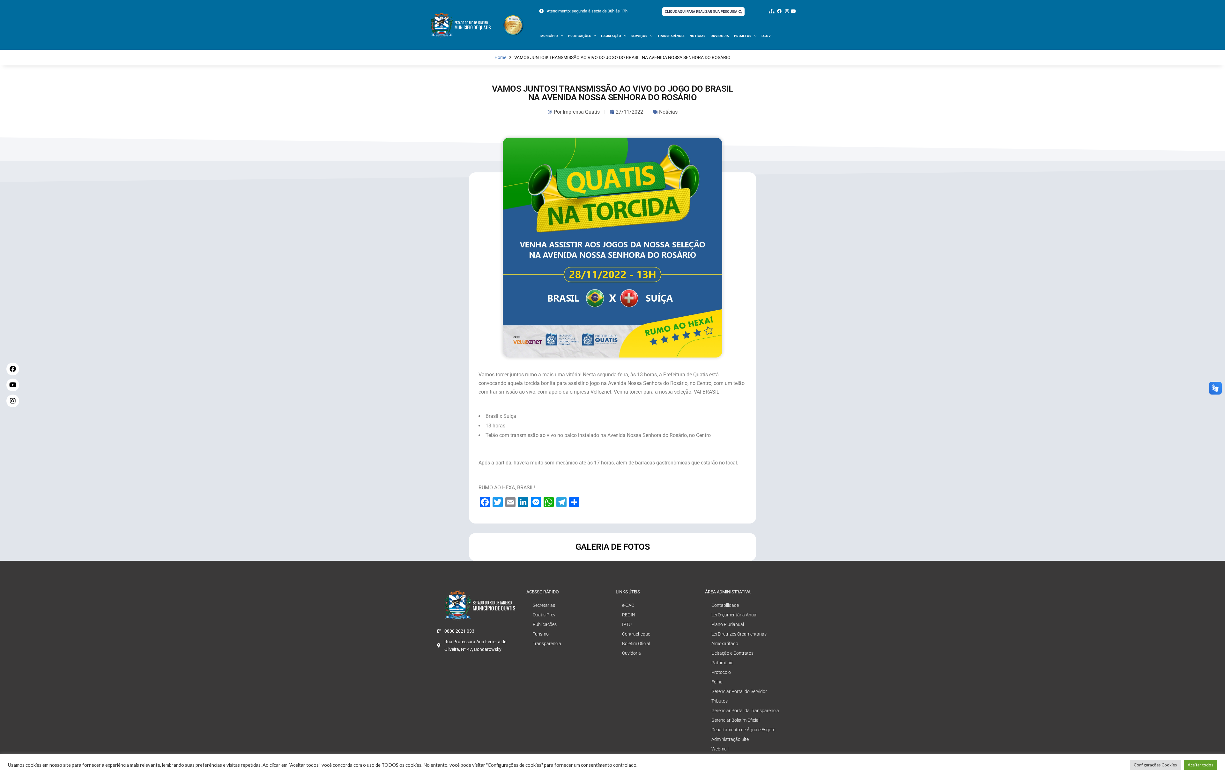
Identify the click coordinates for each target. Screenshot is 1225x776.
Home (500, 57)
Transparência (671, 36)
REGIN (628, 614)
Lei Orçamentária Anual (734, 614)
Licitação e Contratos (732, 653)
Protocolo (721, 672)
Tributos (719, 701)
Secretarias (544, 605)
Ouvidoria (719, 36)
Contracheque (636, 634)
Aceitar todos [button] (1200, 764)
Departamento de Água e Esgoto (743, 729)
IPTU (627, 624)
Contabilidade (725, 605)
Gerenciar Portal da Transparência (745, 710)
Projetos (742, 36)
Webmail (720, 748)
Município (549, 36)
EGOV (766, 36)
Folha (717, 681)
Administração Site (730, 739)
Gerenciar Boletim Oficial (735, 720)
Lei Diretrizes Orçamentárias (739, 634)
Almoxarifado (724, 643)
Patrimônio (722, 662)
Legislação (611, 36)
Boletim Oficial (636, 643)
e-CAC (628, 605)
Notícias (697, 36)
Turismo (541, 634)
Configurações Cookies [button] (1155, 764)
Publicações (579, 36)
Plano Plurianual (727, 624)
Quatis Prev (544, 614)
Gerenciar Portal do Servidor (739, 691)
